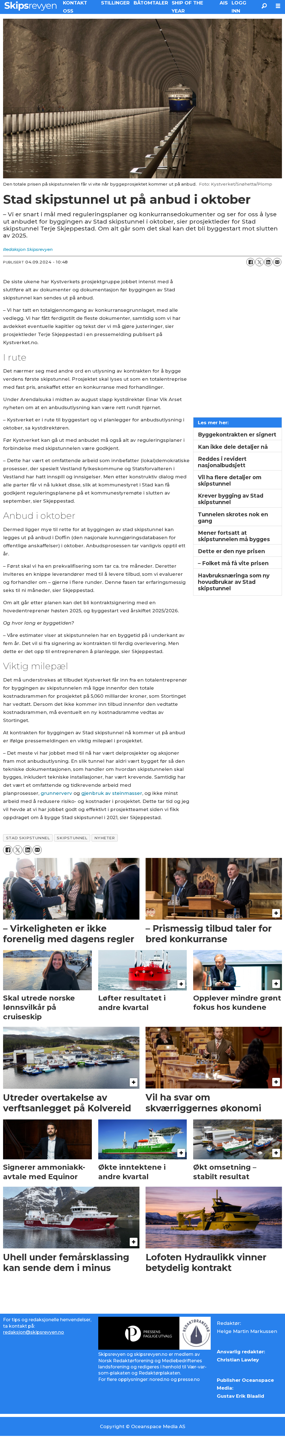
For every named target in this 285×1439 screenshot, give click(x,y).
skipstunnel (72, 838)
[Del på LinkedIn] (268, 262)
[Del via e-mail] (277, 262)
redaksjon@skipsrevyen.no (33, 1332)
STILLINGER (115, 3)
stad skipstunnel (28, 838)
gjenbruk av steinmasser (111, 793)
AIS (224, 3)
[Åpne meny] (278, 6)
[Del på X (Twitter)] (259, 262)
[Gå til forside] (30, 6)
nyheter (104, 838)
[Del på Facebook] (250, 262)
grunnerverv (56, 793)
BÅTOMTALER (151, 3)
